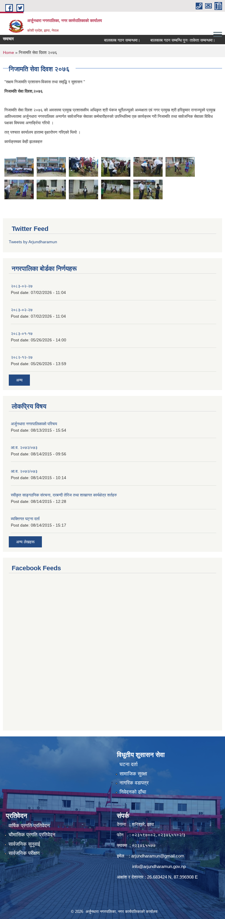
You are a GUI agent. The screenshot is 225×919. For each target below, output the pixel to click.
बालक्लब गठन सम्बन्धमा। (114, 40)
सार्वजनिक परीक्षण (24, 853)
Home (8, 52)
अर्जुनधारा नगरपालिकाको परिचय (34, 423)
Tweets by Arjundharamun (33, 241)
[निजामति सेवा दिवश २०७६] (19, 166)
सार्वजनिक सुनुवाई (24, 844)
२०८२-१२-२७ (22, 357)
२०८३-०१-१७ (22, 333)
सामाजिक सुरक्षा (133, 774)
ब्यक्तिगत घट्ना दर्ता (25, 518)
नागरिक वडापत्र (134, 783)
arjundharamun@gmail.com (157, 855)
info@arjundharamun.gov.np (159, 866)
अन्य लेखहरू (25, 542)
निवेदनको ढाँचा (133, 792)
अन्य (19, 380)
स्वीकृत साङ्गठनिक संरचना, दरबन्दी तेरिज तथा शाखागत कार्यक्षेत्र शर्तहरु (64, 495)
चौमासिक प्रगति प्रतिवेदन (31, 835)
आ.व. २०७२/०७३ (24, 447)
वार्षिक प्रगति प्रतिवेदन (29, 825)
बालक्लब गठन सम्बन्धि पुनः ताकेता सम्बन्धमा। (174, 40)
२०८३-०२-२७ (22, 286)
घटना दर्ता (129, 764)
